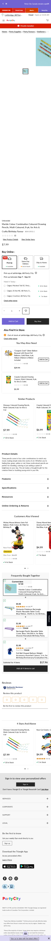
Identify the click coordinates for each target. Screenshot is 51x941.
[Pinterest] (10, 878)
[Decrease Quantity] (4, 311)
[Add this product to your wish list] (25, 311)
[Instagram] (16, 878)
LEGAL (5, 823)
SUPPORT (6, 815)
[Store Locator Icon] (2, 15)
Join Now (44, 789)
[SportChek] (19, 10)
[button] (35, 273)
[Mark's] (32, 10)
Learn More (7, 860)
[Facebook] (5, 878)
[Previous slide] (3, 4)
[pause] (6, 4)
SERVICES (6, 799)
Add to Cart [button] (13, 321)
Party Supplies (15, 32)
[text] (18, 434)
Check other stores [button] (10, 301)
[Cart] (47, 21)
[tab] (9, 262)
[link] (10, 235)
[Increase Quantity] (19, 311)
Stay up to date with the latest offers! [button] (24, 939)
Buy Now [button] (38, 321)
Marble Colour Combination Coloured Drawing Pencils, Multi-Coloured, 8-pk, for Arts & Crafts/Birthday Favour (24, 228)
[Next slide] (48, 4)
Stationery (41, 32)
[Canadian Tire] (6, 10)
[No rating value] (8, 235)
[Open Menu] (3, 21)
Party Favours (29, 32)
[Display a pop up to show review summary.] (32, 607)
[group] (10, 551)
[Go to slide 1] (25, 71)
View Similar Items (28, 239)
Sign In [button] (25, 784)
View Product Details (10, 239)
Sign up (7, 843)
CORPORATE (7, 807)
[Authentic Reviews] (13, 688)
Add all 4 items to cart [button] (25, 669)
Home (4, 32)
